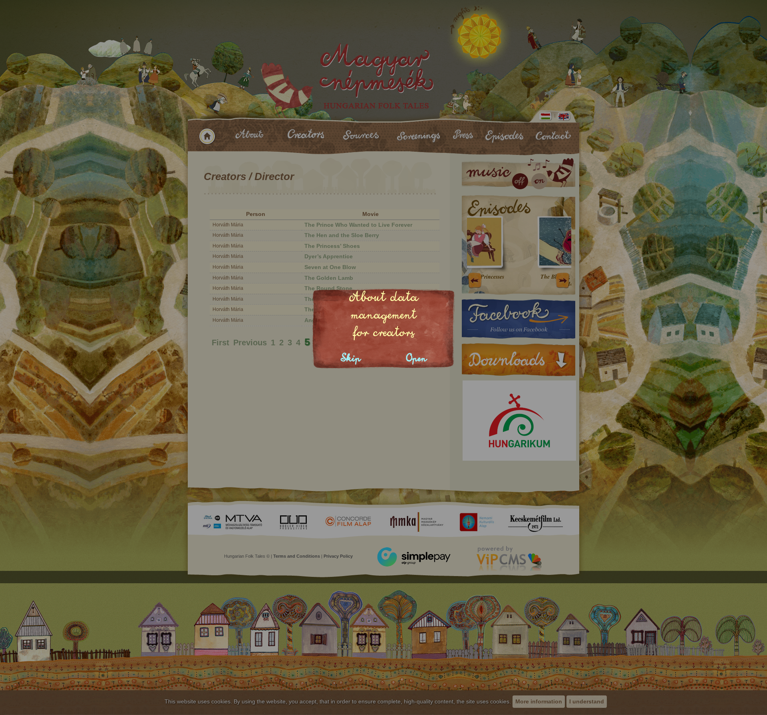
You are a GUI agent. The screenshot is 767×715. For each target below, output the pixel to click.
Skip (351, 358)
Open (416, 358)
